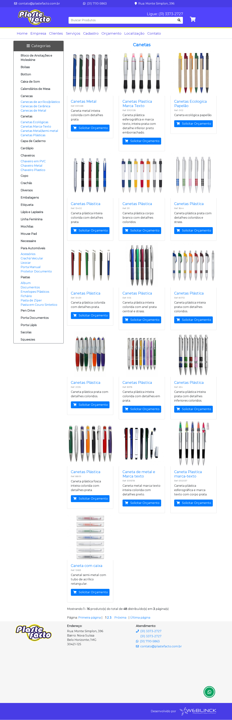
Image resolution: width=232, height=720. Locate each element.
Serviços (73, 33)
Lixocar (26, 262)
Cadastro (91, 33)
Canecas (27, 96)
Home (22, 33)
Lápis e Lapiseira (32, 212)
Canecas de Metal (33, 110)
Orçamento (111, 33)
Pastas (25, 277)
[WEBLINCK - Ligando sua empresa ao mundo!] (198, 711)
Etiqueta (27, 204)
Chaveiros (28, 155)
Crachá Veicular (32, 258)
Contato (154, 33)
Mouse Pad (29, 233)
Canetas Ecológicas (34, 122)
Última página (140, 617)
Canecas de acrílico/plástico (40, 102)
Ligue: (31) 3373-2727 (165, 14)
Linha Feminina (31, 219)
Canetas (26, 116)
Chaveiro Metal (31, 165)
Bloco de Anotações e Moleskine (36, 58)
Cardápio (27, 148)
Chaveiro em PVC (33, 161)
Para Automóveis (33, 248)
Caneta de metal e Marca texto (139, 474)
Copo (24, 176)
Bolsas (25, 67)
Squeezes (28, 339)
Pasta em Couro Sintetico (39, 304)
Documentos (30, 287)
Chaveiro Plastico (33, 170)
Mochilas (27, 226)
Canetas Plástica (85, 204)
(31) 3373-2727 (150, 631)
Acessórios (28, 254)
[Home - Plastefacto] (34, 17)
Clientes (56, 33)
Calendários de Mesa (35, 89)
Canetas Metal (83, 101)
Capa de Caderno (33, 141)
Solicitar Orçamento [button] (93, 128)
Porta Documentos (35, 318)
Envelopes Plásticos (35, 291)
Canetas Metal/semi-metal (39, 131)
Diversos (27, 190)
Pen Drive (28, 310)
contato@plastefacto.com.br (39, 3)
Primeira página (89, 617)
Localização (134, 33)
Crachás (26, 183)
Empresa (38, 33)
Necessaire (28, 241)
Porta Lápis (29, 325)
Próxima (120, 617)
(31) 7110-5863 (96, 3)
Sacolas (26, 332)
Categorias (41, 46)
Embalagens (30, 197)
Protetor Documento (36, 271)
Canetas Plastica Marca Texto (137, 103)
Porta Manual (31, 267)
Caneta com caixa (86, 566)
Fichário (26, 296)
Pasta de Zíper (31, 300)
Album (26, 283)
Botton (26, 74)
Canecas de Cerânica (35, 106)
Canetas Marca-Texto (36, 126)
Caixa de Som (30, 81)
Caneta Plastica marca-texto (188, 474)
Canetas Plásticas (33, 135)
